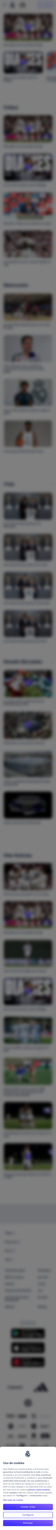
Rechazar (28, 1523)
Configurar (28, 1515)
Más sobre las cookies (13, 1500)
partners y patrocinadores (39, 1490)
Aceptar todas (28, 1507)
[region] (28, 1488)
